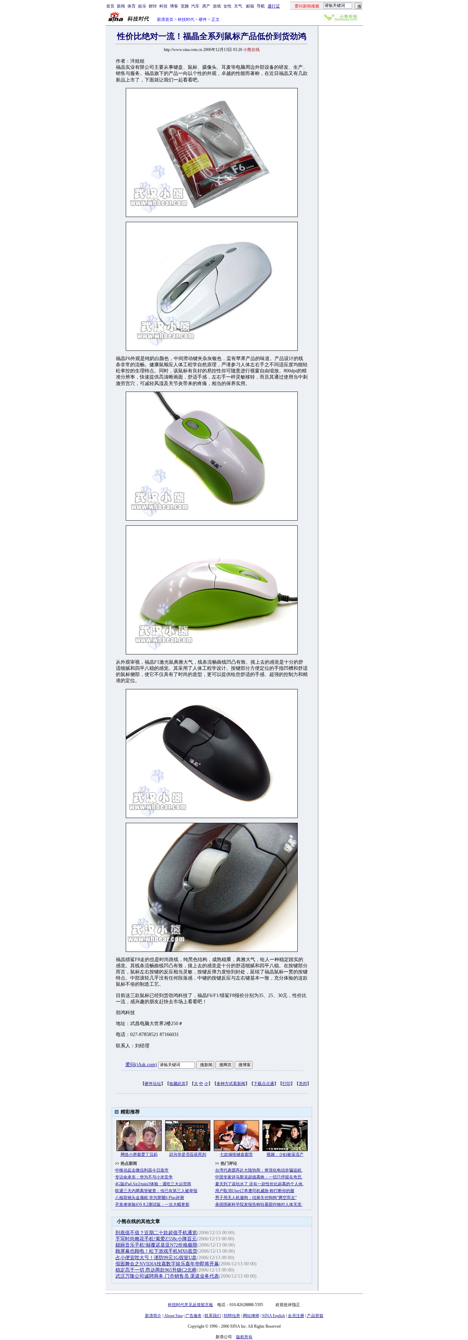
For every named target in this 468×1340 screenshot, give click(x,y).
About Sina (173, 1315)
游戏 (217, 6)
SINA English (273, 1315)
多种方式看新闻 (231, 1083)
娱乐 (142, 6)
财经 (153, 6)
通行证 (274, 6)
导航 (261, 6)
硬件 (203, 19)
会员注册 (296, 1315)
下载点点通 (264, 1083)
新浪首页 (165, 19)
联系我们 (213, 1315)
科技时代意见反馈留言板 (190, 1304)
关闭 (303, 1083)
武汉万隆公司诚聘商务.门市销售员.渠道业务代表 (167, 1276)
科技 (163, 6)
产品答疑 (315, 1315)
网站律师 (251, 1315)
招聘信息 (232, 1315)
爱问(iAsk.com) (141, 1064)
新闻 (121, 6)
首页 (110, 6)
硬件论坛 (153, 1083)
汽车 (195, 6)
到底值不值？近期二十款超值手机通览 (156, 1232)
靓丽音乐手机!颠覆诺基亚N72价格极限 (156, 1245)
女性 (227, 6)
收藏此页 (177, 1083)
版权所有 (244, 1337)
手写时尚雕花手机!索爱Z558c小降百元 (156, 1238)
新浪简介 (153, 1315)
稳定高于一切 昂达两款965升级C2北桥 (156, 1270)
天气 (238, 6)
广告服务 (193, 1315)
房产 (206, 6)
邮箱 (250, 6)
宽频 (185, 6)
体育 (131, 6)
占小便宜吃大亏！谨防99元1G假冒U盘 (156, 1257)
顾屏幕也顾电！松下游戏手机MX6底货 (156, 1251)
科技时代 (186, 19)
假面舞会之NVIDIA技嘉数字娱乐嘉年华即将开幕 (167, 1263)
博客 (174, 6)
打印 (286, 1083)
